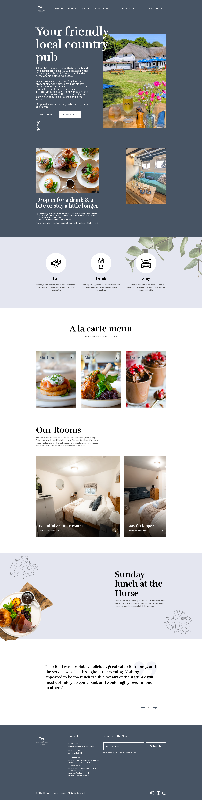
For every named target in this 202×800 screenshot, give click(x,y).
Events (85, 8)
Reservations (154, 8)
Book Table (101, 8)
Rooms (72, 8)
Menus (59, 8)
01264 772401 (129, 8)
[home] (41, 9)
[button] (143, 707)
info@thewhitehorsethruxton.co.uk (81, 746)
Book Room (70, 114)
